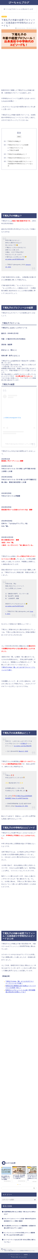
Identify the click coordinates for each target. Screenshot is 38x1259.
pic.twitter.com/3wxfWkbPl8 (22, 746)
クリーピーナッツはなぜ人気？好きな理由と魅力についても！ (20, 1241)
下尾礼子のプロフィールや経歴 (18, 145)
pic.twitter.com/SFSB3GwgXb (14, 259)
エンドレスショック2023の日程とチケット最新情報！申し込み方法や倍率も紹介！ (19, 1234)
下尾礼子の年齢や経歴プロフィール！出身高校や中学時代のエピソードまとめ (20, 164)
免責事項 (26, 1254)
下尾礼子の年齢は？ (14, 141)
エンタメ (4, 16)
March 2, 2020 (23, 751)
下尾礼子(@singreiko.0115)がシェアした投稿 (19, 444)
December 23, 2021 (21, 806)
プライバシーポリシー (15, 1254)
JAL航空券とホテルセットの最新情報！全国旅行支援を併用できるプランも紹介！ (20, 1227)
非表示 (19, 136)
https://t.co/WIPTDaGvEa (20, 798)
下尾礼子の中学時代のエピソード (19, 158)
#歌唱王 (9, 798)
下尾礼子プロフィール (16, 148)
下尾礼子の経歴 (14, 150)
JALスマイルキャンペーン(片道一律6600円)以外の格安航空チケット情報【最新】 (20, 1220)
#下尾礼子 (24, 743)
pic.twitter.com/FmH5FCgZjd (14, 606)
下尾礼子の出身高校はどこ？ (17, 154)
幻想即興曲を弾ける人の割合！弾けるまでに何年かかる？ (20, 1213)
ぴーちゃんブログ (19, 2)
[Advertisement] (19, 70)
